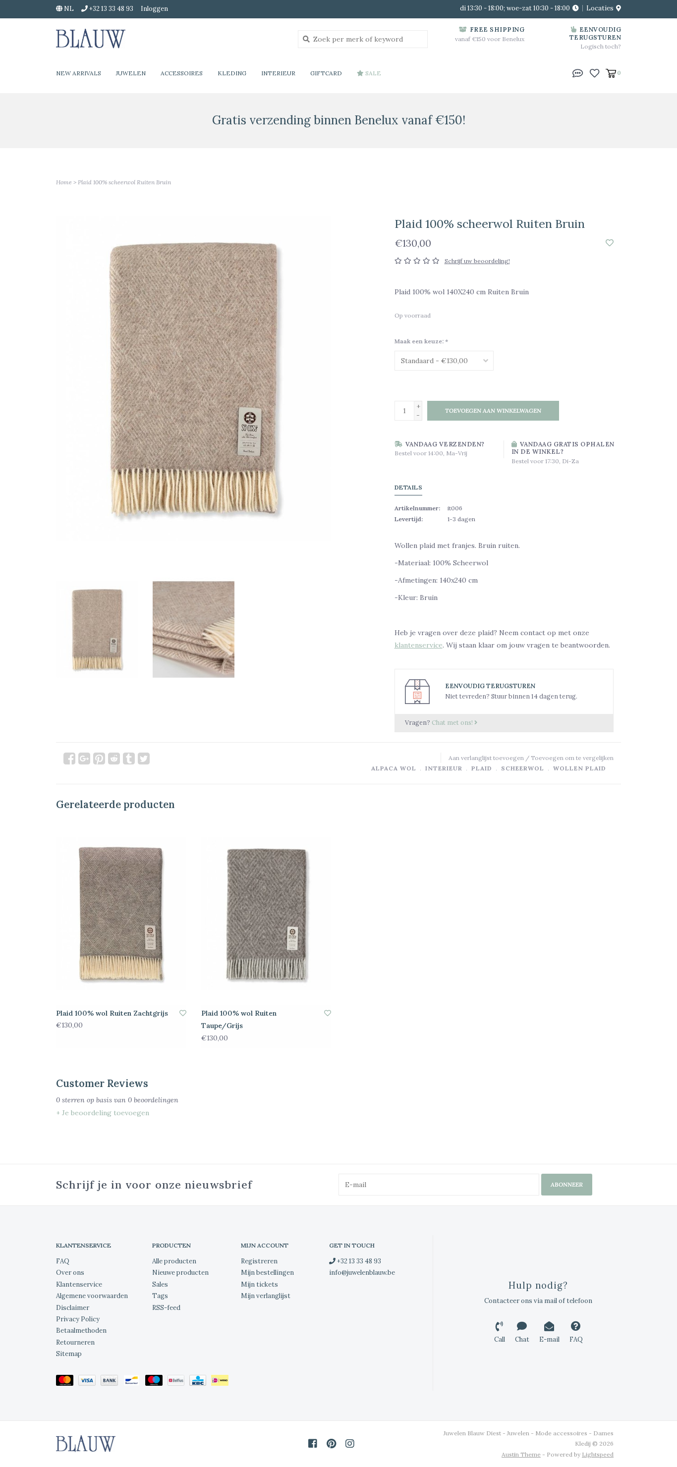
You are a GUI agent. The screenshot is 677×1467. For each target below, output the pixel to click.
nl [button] (68, 8)
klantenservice (419, 645)
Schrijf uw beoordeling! (477, 261)
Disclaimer (72, 1308)
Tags (160, 1296)
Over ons (70, 1272)
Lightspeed (598, 1454)
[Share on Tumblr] (129, 758)
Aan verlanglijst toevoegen (486, 757)
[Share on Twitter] (144, 758)
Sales (160, 1284)
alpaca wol (393, 768)
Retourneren (75, 1342)
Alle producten (174, 1261)
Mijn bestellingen (267, 1272)
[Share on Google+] (84, 758)
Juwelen (131, 73)
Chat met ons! (453, 722)
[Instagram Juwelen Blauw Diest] (349, 1444)
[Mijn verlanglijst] (594, 72)
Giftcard (326, 73)
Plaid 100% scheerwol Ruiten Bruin (124, 182)
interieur (443, 768)
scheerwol (522, 768)
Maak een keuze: (421, 341)
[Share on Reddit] (114, 758)
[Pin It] (99, 758)
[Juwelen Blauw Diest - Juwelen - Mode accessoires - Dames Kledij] (169, 39)
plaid (481, 768)
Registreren (259, 1261)
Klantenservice (79, 1284)
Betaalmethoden (81, 1330)
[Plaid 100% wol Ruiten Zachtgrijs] (121, 913)
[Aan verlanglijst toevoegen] (610, 243)
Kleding (232, 73)
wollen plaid (579, 768)
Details (409, 487)
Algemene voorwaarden (92, 1296)
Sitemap (69, 1354)
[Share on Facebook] (69, 758)
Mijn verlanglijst (265, 1296)
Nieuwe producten (180, 1272)
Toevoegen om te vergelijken (572, 757)
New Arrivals (78, 73)
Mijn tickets (259, 1284)
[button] (577, 72)
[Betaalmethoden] (67, 1382)
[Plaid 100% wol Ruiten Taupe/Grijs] (266, 913)
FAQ (62, 1261)
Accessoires (182, 73)
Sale (372, 73)
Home (64, 182)
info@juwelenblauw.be (362, 1272)
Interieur (278, 73)
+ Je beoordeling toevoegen (102, 1112)
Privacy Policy (78, 1319)
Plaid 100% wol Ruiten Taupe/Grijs (239, 1019)
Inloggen (154, 8)
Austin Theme (521, 1454)
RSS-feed (166, 1308)
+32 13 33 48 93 (358, 1261)
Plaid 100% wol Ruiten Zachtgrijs (112, 1013)
